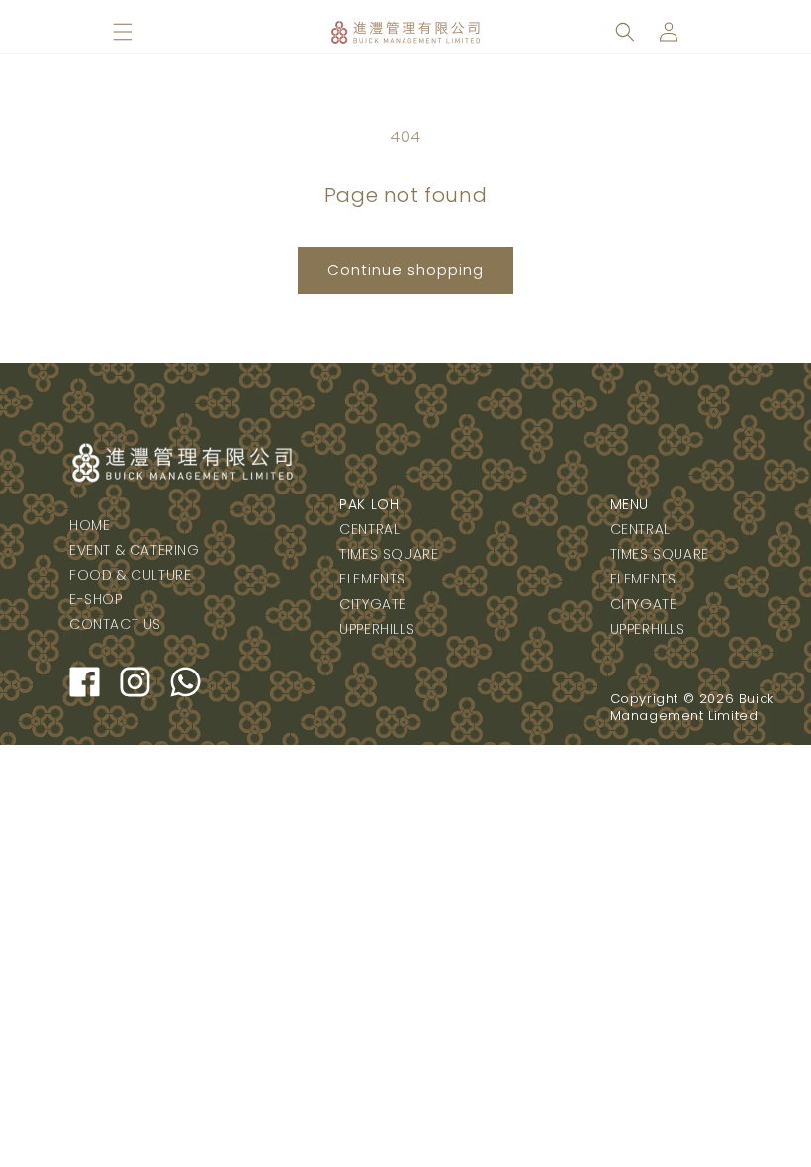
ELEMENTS (372, 578)
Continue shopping (405, 269)
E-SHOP (96, 599)
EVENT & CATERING (134, 550)
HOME (89, 525)
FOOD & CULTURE (130, 574)
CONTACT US (115, 624)
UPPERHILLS (376, 629)
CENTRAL (369, 529)
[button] (122, 31)
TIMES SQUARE (388, 554)
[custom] (84, 682)
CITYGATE (372, 604)
